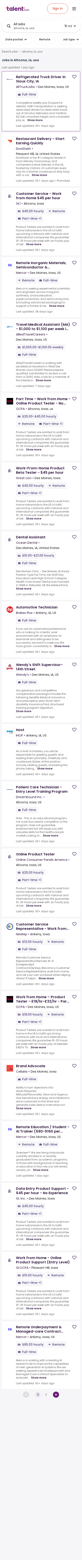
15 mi (68, 26)
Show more (35, 120)
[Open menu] (74, 8)
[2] (56, 1395)
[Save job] (74, 77)
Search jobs (10, 51)
